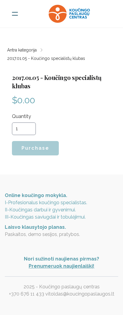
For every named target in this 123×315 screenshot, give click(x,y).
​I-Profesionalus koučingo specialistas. (46, 202)
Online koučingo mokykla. (36, 195)
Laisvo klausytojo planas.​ (35, 227)
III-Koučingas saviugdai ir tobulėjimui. (45, 217)
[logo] (69, 14)
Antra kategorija (22, 50)
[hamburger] (15, 13)
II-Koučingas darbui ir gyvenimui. (40, 210)
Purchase (35, 148)
